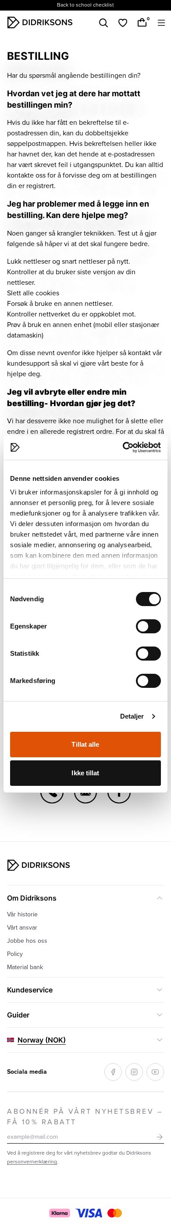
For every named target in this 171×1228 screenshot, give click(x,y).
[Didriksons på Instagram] (134, 1072)
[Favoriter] (123, 23)
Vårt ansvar (22, 927)
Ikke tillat (85, 773)
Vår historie (22, 914)
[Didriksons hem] (40, 22)
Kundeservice (30, 989)
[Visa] (89, 1213)
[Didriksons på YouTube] (155, 1072)
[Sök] (103, 23)
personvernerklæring (32, 1162)
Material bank (25, 967)
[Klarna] (59, 1213)
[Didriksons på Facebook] (113, 1072)
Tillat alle (85, 744)
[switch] (148, 626)
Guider (18, 1014)
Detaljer (132, 716)
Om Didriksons (32, 898)
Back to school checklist (85, 5)
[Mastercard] (114, 1213)
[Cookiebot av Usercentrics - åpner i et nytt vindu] (123, 447)
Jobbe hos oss (27, 941)
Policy (15, 954)
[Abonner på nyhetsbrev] (159, 1137)
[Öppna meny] (161, 23)
